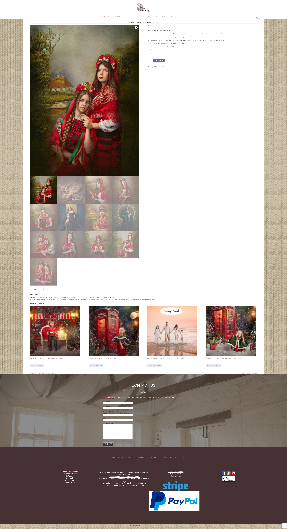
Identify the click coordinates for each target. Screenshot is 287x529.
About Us (96, 17)
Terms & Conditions (175, 472)
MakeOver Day (152, 17)
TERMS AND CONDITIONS (104, 299)
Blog (171, 17)
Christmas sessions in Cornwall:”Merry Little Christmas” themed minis (124, 480)
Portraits (106, 17)
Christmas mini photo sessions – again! (124, 477)
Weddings (142, 458)
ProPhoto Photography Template (152, 525)
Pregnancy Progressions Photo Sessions (42, 373)
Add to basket (159, 60)
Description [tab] (37, 290)
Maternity (159, 37)
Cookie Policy (175, 476)
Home (88, 17)
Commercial (117, 17)
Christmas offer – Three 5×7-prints (246, 373)
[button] (136, 27)
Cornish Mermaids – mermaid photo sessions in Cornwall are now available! (124, 473)
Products (127, 17)
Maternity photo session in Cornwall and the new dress (124, 483)
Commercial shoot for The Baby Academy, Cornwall (124, 485)
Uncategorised (160, 67)
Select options (96, 366)
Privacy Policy (175, 474)
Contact (163, 17)
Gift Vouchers (139, 17)
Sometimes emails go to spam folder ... (116, 412)
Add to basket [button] (37, 366)
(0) (259, 18)
